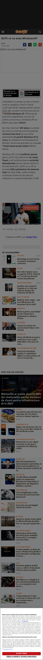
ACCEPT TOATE (21, 653)
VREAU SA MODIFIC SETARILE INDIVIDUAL (21, 656)
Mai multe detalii (25, 621)
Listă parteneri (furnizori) (7, 649)
